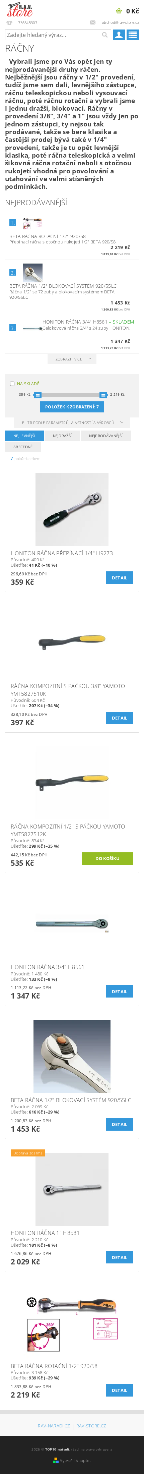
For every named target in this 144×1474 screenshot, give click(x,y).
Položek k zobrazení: (72, 407)
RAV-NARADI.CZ (54, 1426)
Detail (120, 578)
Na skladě (28, 384)
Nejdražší (62, 435)
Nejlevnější (24, 435)
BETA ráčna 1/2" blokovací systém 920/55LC (63, 286)
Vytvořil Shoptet (75, 1460)
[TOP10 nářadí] (20, 8)
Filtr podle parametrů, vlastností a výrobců (68, 422)
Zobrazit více (69, 358)
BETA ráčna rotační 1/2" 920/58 (47, 236)
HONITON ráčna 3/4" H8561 (88, 322)
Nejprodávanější (106, 435)
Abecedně (23, 446)
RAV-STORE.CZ (91, 1426)
